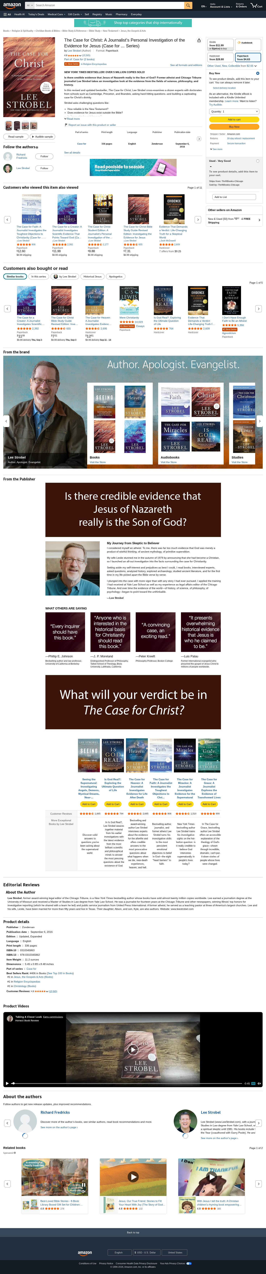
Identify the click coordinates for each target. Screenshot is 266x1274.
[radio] (220, 45)
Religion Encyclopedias (27, 981)
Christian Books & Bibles (48, 31)
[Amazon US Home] (85, 1254)
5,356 (240, 325)
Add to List (221, 197)
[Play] (6, 1083)
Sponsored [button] (8, 1153)
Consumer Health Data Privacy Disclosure (136, 1263)
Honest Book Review (27, 1020)
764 (171, 328)
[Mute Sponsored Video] (84, 1192)
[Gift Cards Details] (81, 14)
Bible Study (94, 31)
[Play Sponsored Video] (133, 1177)
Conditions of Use (87, 1263)
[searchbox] (109, 5)
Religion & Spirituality (22, 31)
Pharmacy (121, 14)
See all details (72, 152)
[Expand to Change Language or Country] (129, 1252)
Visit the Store (98, 462)
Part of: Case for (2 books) (79, 59)
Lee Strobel (74, 50)
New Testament (110, 31)
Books (6, 31)
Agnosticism (229, 331)
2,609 (206, 328)
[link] (32, 232)
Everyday (136, 14)
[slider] (126, 1083)
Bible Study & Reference (74, 31)
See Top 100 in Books (60, 973)
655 (68, 328)
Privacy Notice (106, 1263)
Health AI (19, 14)
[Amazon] (12, 5)
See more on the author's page (58, 1127)
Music (108, 14)
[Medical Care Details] (64, 14)
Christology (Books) (25, 986)
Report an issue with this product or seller (92, 124)
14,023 (139, 321)
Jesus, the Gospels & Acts (133, 31)
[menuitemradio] (253, 1083)
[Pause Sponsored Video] (84, 1185)
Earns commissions (53, 1016)
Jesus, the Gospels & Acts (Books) (33, 976)
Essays (132, 326)
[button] (7, 14)
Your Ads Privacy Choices (172, 1263)
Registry (97, 14)
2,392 (35, 328)
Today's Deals (36, 14)
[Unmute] (259, 1083)
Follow (44, 156)
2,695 (104, 328)
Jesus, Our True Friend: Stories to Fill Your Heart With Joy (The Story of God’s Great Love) (142, 1203)
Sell (87, 14)
